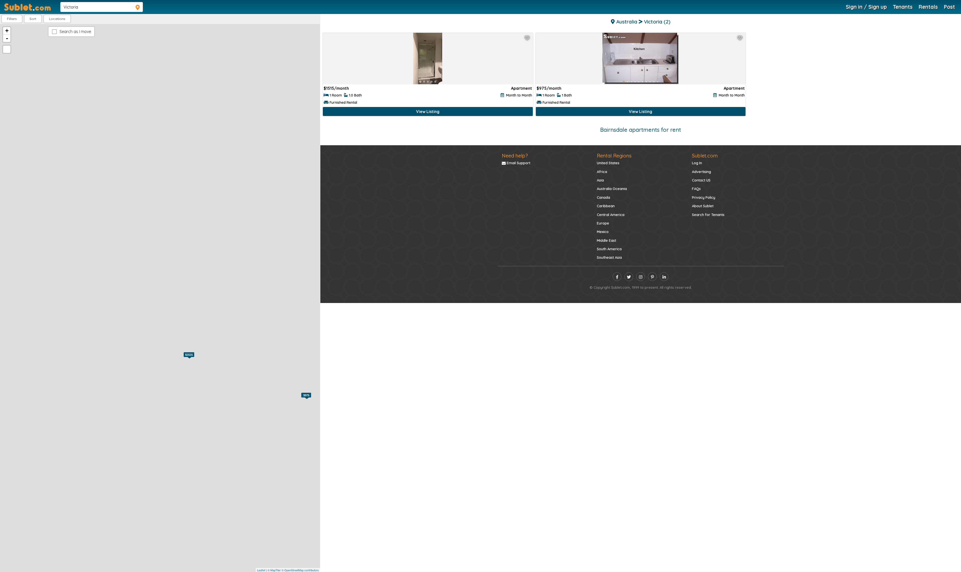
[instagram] (640, 276)
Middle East (606, 240)
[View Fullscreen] (7, 49)
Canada (603, 197)
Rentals (928, 7)
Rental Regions (614, 155)
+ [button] (7, 31)
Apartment (521, 88)
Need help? (515, 155)
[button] (57, 19)
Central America (610, 214)
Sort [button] (33, 18)
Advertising (701, 172)
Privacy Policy (703, 197)
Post (949, 7)
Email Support (518, 163)
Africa (602, 172)
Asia (600, 180)
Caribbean (606, 206)
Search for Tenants (708, 214)
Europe (603, 223)
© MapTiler (274, 570)
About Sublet (702, 206)
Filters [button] (12, 18)
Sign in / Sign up (866, 7)
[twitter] (628, 276)
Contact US (701, 180)
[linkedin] (664, 276)
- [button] (7, 38)
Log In (697, 163)
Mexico (603, 232)
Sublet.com (705, 155)
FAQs (696, 188)
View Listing (427, 111)
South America (609, 249)
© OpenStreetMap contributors (300, 570)
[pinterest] (652, 276)
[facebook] (617, 276)
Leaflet (261, 570)
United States (608, 163)
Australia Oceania (612, 188)
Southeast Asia (609, 257)
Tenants (902, 7)
